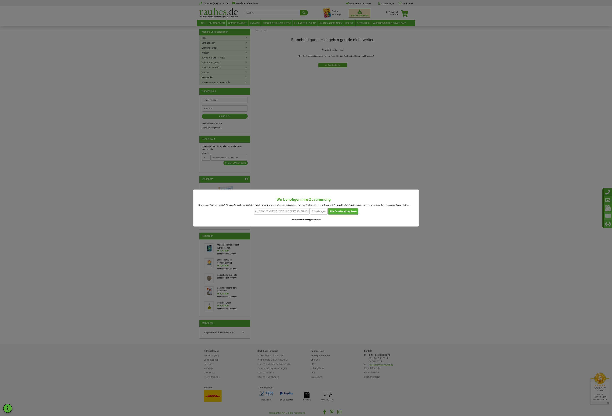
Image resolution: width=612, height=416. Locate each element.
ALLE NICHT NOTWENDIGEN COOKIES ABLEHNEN (281, 211)
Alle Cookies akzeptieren (343, 211)
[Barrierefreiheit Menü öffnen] (7, 408)
